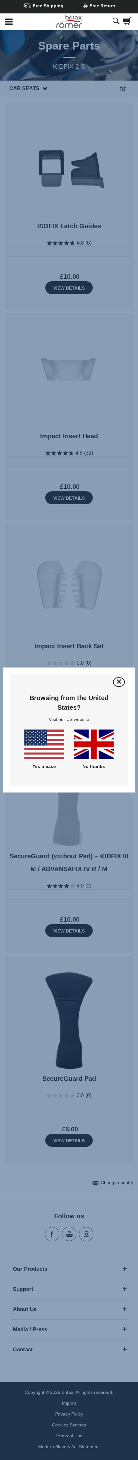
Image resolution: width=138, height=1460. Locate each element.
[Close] (119, 682)
